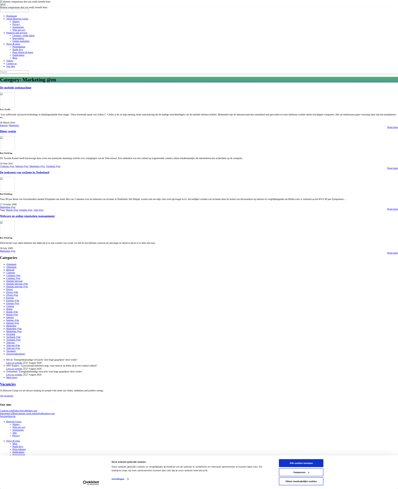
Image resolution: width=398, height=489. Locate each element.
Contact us (11, 63)
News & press (13, 44)
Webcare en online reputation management (27, 216)
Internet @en (21, 166)
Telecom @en (13, 348)
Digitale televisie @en (17, 286)
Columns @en (7, 166)
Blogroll (10, 270)
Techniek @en (53, 166)
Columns (10, 272)
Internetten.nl (6, 413)
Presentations (18, 46)
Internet (3, 125)
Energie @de (12, 300)
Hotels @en (12, 314)
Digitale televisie (14, 281)
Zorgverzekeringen (15, 353)
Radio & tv (17, 49)
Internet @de (12, 320)
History (16, 21)
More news (11, 377)
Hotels (9, 309)
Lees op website (14, 363)
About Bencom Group (17, 18)
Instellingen (118, 479)
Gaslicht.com (6, 410)
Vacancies (8, 384)
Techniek (10, 334)
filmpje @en (12, 210)
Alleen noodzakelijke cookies (301, 481)
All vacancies (6, 395)
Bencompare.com (21, 413)
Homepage (11, 16)
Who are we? (18, 30)
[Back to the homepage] (1, 1)
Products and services (16, 32)
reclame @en (25, 210)
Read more (392, 127)
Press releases (19, 449)
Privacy (16, 24)
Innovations (18, 38)
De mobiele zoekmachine (15, 87)
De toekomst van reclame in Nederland (24, 172)
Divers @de (12, 292)
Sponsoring (18, 27)
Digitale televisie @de (17, 284)
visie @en (38, 210)
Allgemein (11, 267)
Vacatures (11, 351)
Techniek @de (13, 337)
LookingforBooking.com (42, 413)
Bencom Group (13, 421)
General (10, 306)
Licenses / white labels (23, 35)
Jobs (14, 432)
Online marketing (21, 41)
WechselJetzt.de (8, 416)
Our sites (10, 66)
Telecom (10, 342)
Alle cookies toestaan (301, 463)
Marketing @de (14, 328)
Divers (9, 289)
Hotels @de (12, 312)
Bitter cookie (8, 131)
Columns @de (13, 275)
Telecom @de (13, 345)
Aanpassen (299, 472)
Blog (14, 58)
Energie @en (12, 303)
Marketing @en (37, 166)
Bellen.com (31, 410)
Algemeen (11, 264)
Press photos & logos (22, 52)
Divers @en (12, 295)
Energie (10, 298)
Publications (18, 55)
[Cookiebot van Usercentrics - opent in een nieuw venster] (91, 483)
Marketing (14, 125)
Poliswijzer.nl (19, 410)
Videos (9, 60)
